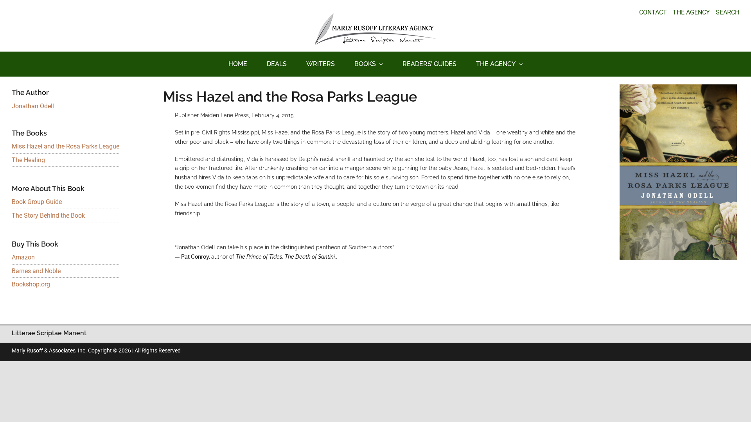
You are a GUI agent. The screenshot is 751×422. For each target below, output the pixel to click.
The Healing (28, 160)
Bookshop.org (31, 284)
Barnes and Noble (36, 271)
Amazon (23, 257)
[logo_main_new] (375, 16)
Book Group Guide (37, 202)
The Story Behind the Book (48, 215)
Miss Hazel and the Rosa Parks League (65, 146)
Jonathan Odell (33, 106)
